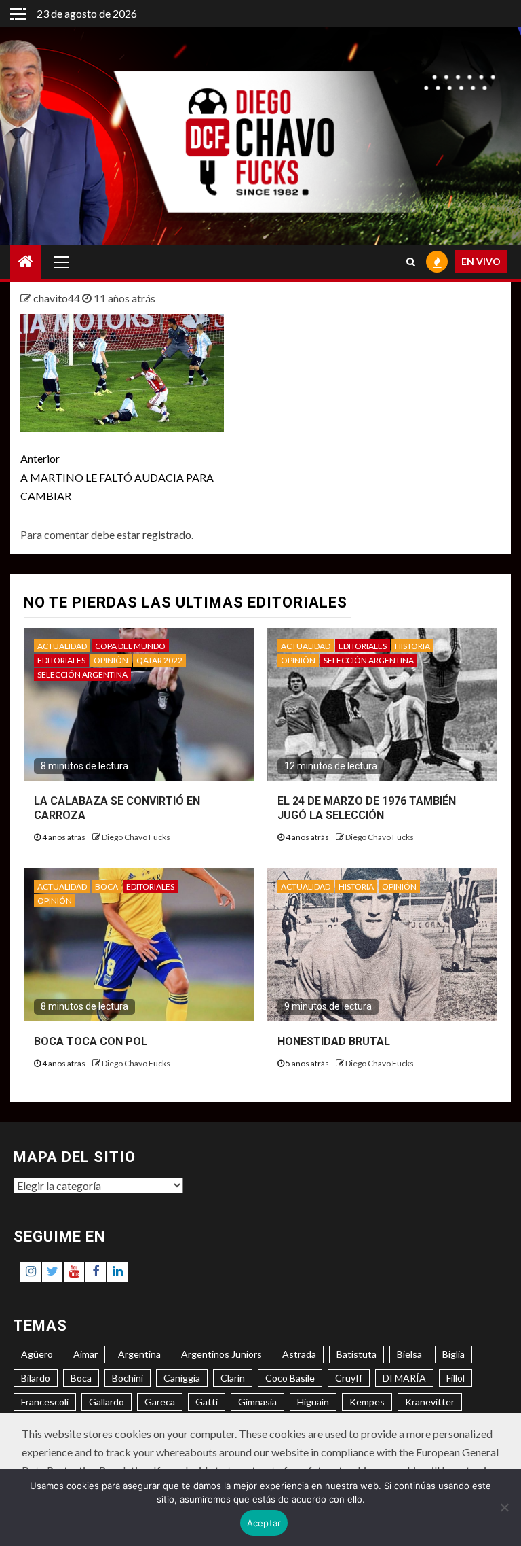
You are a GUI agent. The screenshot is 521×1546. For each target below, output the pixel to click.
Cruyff (348, 1378)
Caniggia (181, 1378)
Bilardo (35, 1378)
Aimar (85, 1354)
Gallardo (106, 1401)
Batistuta (356, 1354)
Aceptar (264, 1522)
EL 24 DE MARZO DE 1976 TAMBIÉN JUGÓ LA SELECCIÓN (366, 808)
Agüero (37, 1354)
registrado (166, 534)
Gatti (206, 1401)
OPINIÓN (111, 660)
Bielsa (409, 1354)
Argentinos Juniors (221, 1354)
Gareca (159, 1401)
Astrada (299, 1354)
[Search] (410, 262)
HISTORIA (412, 646)
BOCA (106, 886)
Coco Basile (290, 1378)
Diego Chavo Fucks (136, 837)
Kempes (367, 1401)
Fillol (455, 1378)
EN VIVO (481, 261)
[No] (504, 1507)
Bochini (127, 1378)
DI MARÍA (404, 1378)
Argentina (139, 1354)
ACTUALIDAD (62, 646)
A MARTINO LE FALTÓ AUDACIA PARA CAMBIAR (117, 477)
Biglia (453, 1354)
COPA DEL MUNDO (130, 646)
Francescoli (45, 1401)
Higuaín (313, 1401)
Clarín (232, 1378)
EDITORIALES (61, 660)
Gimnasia (257, 1401)
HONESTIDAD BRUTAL (333, 1041)
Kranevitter (430, 1401)
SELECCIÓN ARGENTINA (82, 674)
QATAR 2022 (159, 660)
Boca (81, 1378)
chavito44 (57, 298)
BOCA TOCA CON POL (90, 1041)
